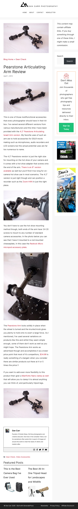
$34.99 (43, 354)
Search (60, 56)
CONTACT (40, 12)
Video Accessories (23, 457)
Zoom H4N (27, 182)
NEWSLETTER (50, 12)
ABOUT (31, 12)
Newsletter (44, 506)
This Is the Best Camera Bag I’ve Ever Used (12, 473)
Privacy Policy (55, 506)
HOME (25, 12)
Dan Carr (16, 430)
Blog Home (8, 59)
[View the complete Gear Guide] (66, 190)
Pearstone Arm (14, 326)
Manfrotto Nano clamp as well (35, 376)
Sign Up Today (66, 127)
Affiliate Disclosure (67, 506)
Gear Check (21, 59)
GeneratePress (28, 506)
